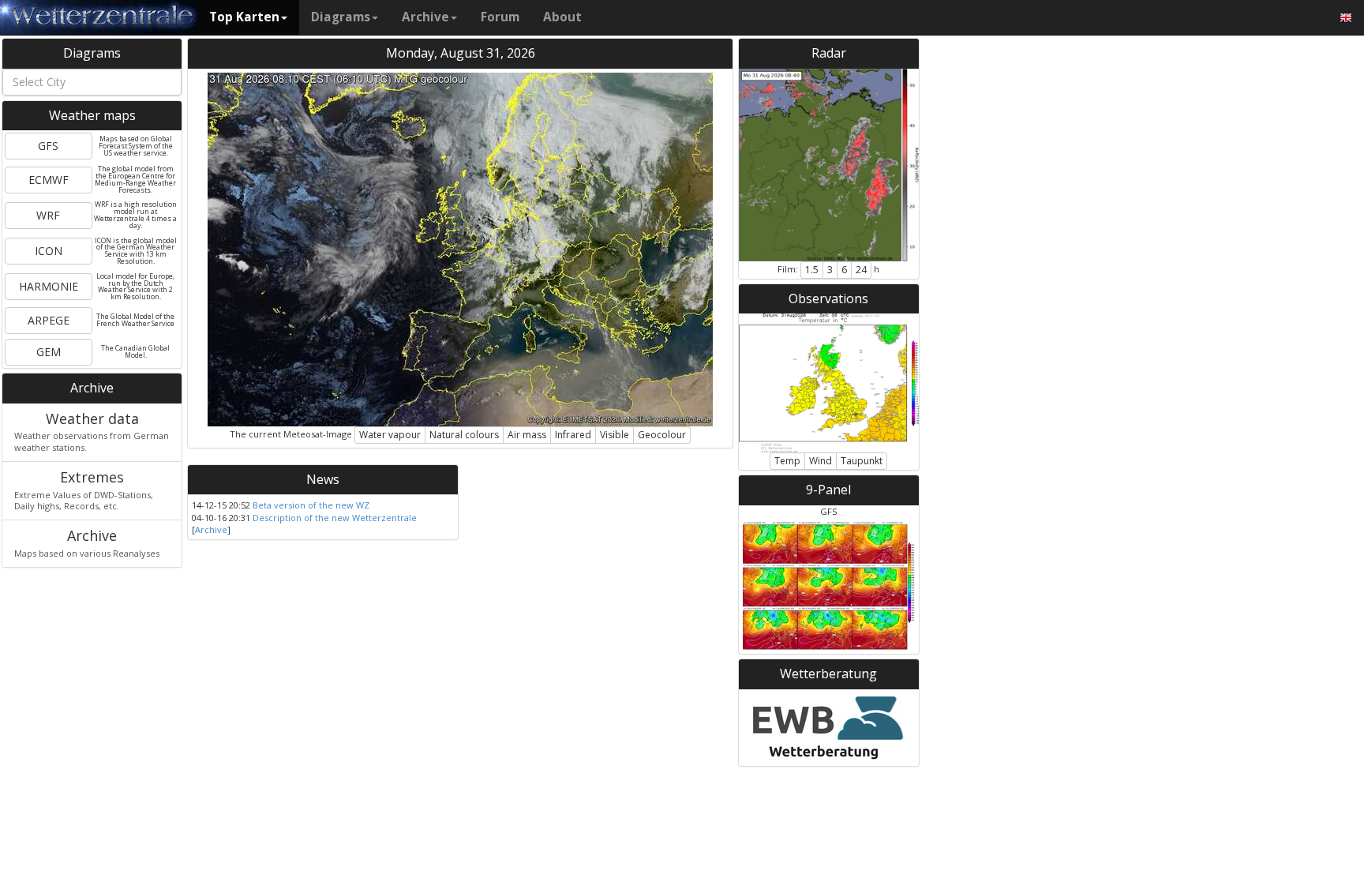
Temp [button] (787, 460)
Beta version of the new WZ (311, 505)
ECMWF (48, 179)
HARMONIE (48, 286)
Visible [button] (614, 434)
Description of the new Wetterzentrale (335, 518)
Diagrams (340, 17)
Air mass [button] (527, 434)
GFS (48, 145)
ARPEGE (48, 320)
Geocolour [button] (662, 434)
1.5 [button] (812, 269)
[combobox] (92, 82)
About (562, 17)
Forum (500, 17)
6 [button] (844, 269)
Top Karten (244, 17)
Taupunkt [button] (861, 460)
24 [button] (861, 269)
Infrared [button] (573, 434)
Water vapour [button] (390, 434)
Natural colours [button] (464, 434)
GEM (48, 351)
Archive (425, 17)
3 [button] (830, 269)
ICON (48, 250)
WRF (48, 215)
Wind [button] (820, 460)
